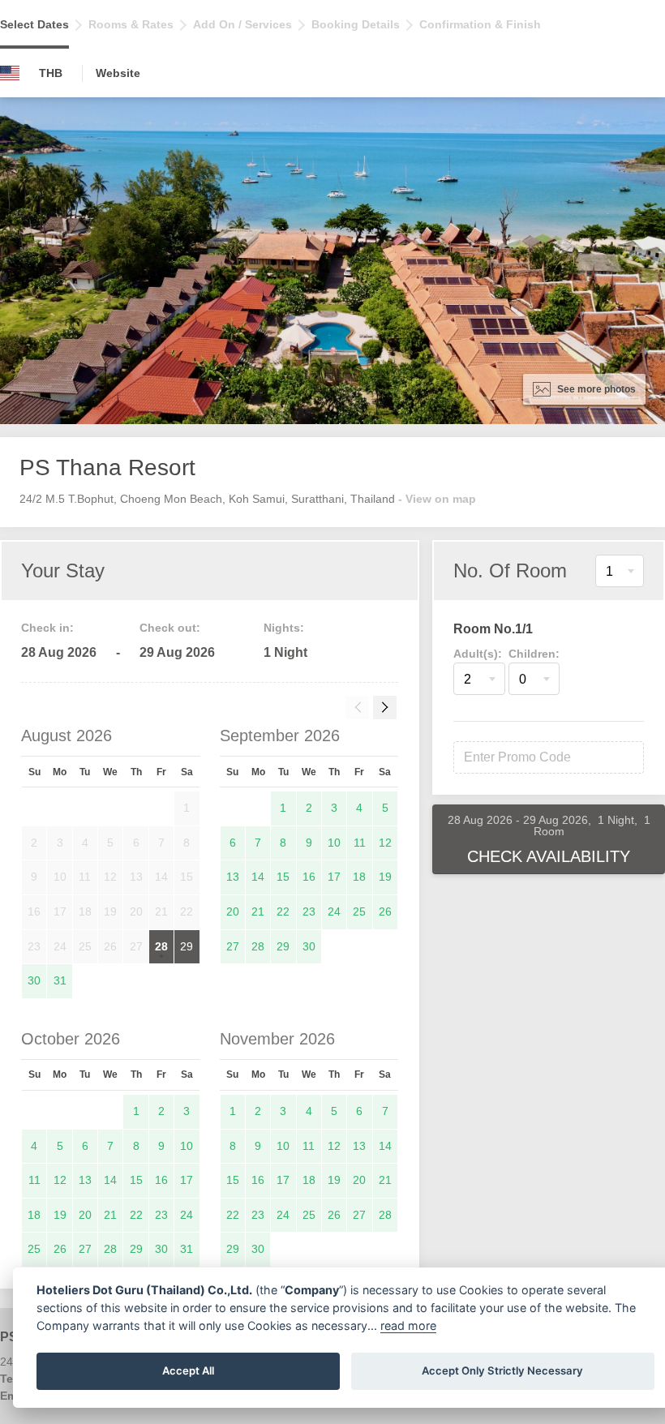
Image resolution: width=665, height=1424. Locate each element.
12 (385, 842)
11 (360, 842)
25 (359, 911)
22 (283, 911)
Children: (534, 653)
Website (118, 72)
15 (283, 876)
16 (308, 876)
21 (257, 911)
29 (186, 946)
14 (257, 876)
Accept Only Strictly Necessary (502, 1370)
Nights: (284, 627)
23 (308, 911)
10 (334, 842)
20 (232, 911)
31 (60, 980)
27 (232, 946)
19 (385, 876)
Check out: (169, 627)
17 (334, 876)
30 (34, 980)
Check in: (47, 627)
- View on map (437, 498)
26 (385, 911)
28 (161, 946)
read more (408, 1325)
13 (232, 876)
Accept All (188, 1370)
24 (334, 911)
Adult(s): (477, 653)
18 (359, 876)
